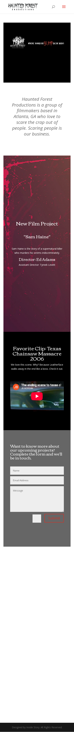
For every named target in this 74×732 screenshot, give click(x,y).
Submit (54, 518)
